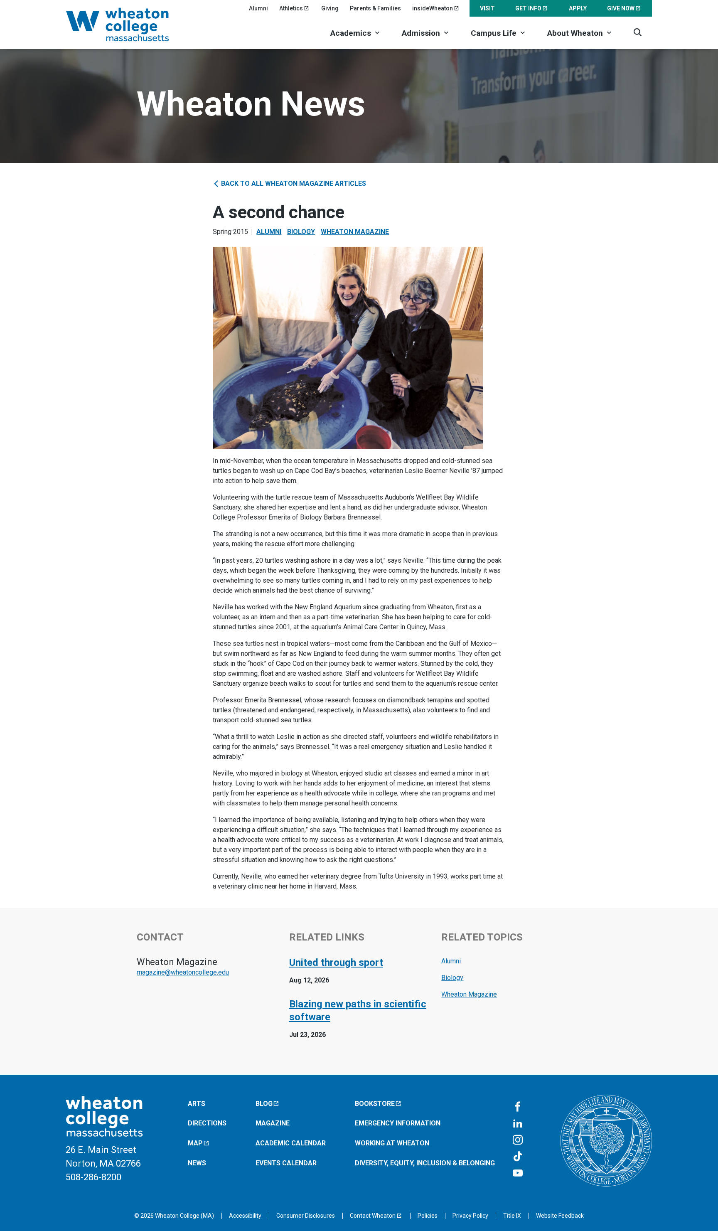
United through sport (336, 962)
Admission (421, 33)
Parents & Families (375, 8)
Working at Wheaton (392, 1143)
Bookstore (375, 1104)
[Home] (128, 24)
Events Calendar (286, 1163)
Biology (301, 232)
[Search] (637, 32)
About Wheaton (575, 33)
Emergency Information (397, 1123)
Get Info (528, 8)
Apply (578, 8)
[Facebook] (518, 1107)
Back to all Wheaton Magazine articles (292, 183)
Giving (330, 8)
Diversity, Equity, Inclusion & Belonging (425, 1163)
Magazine (273, 1123)
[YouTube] (518, 1173)
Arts (196, 1104)
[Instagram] (518, 1140)
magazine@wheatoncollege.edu (183, 972)
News (197, 1163)
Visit (487, 8)
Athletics (291, 8)
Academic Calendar (291, 1143)
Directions (207, 1123)
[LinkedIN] (518, 1123)
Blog (264, 1104)
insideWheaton (432, 8)
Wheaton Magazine (355, 232)
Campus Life (493, 33)
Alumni (258, 8)
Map (195, 1143)
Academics (350, 33)
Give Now (620, 8)
